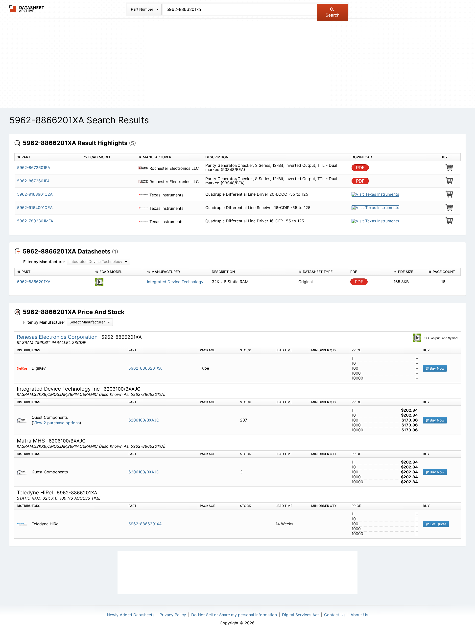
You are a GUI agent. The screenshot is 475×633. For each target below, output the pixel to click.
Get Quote (437, 524)
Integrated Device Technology (175, 281)
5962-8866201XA (145, 368)
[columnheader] (48, 157)
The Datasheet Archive (26, 8)
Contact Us (334, 614)
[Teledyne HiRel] (23, 524)
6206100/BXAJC (143, 420)
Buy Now (436, 368)
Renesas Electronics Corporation (58, 337)
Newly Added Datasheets (130, 614)
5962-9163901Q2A (35, 194)
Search (332, 15)
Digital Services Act (300, 614)
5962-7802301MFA (35, 220)
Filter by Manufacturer (44, 261)
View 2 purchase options (56, 423)
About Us (359, 614)
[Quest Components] (23, 420)
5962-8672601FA (33, 180)
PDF (360, 167)
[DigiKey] (23, 368)
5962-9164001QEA (35, 207)
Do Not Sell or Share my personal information (234, 614)
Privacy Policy (173, 614)
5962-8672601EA (33, 167)
